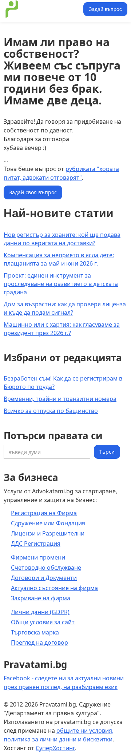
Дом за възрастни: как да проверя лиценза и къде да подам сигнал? (65, 308)
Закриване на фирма (40, 598)
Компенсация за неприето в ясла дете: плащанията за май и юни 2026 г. (59, 259)
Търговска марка (35, 632)
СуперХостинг (55, 748)
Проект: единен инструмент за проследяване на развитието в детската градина (61, 283)
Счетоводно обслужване (46, 568)
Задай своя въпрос (33, 192)
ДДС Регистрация (35, 544)
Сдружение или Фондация (48, 523)
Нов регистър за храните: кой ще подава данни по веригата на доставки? (62, 239)
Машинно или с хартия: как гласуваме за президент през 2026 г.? (62, 329)
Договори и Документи (44, 578)
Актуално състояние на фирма (54, 588)
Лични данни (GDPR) (40, 612)
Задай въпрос (105, 9)
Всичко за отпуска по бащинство (51, 411)
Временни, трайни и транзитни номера (60, 399)
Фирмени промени (38, 557)
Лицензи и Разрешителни (47, 533)
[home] (42, 9)
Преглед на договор (39, 642)
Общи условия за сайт (43, 622)
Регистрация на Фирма (44, 513)
